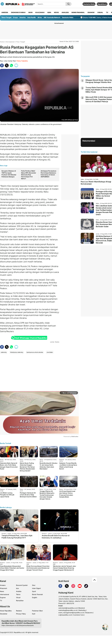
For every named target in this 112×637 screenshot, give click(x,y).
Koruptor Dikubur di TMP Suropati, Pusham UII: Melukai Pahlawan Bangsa (9, 174)
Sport (34, 591)
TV (107, 12)
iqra (49, 12)
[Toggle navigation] (2, 4)
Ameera (2, 585)
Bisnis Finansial (78, 12)
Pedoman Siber (37, 611)
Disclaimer (3, 614)
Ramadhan (20, 600)
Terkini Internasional (89, 152)
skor (30, 12)
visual (100, 12)
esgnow (91, 12)
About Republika (6, 611)
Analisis (18, 591)
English (34, 597)
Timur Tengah (6, 17)
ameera (4, 12)
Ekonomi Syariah (18, 12)
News (2, 591)
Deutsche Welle (89, 4)
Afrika (40, 17)
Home (2, 42)
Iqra (17, 588)
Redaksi (19, 611)
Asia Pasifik (31, 17)
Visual (18, 597)
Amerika (22, 17)
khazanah (39, 12)
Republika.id (102, 4)
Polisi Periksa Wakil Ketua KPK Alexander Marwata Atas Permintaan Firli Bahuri (28, 174)
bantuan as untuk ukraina (35, 352)
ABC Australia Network (52, 17)
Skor (33, 585)
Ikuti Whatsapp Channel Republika (30, 338)
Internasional (10, 42)
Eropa (15, 17)
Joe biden (49, 352)
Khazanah (3, 588)
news (56, 12)
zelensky (4, 352)
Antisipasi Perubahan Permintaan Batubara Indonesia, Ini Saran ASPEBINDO (48, 174)
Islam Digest (36, 588)
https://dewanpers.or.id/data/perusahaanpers (18, 625)
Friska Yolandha (22, 61)
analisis (65, 12)
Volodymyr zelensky (16, 352)
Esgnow (3, 597)
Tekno (18, 594)
